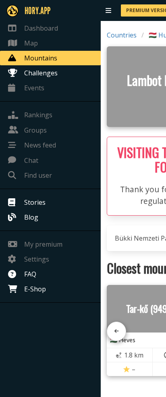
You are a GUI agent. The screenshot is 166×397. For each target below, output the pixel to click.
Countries (122, 35)
